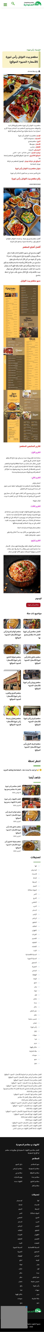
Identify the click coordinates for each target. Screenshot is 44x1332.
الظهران (34, 930)
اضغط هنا (33, 164)
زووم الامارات (18, 1177)
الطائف (34, 926)
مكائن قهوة (33, 1047)
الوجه (35, 978)
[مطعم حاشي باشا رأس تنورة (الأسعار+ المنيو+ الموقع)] (31, 830)
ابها (36, 866)
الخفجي (34, 902)
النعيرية (34, 966)
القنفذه (34, 946)
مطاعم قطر (35, 1185)
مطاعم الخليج (35, 1181)
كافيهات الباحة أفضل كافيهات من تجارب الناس (27, 1128)
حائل (35, 1007)
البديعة (34, 882)
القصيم (34, 938)
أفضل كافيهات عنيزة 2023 (33, 1120)
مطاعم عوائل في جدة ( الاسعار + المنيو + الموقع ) (26, 1083)
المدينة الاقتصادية (31, 954)
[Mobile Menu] (5, 4)
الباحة (35, 878)
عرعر (35, 1043)
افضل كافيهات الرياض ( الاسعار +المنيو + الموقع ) (26, 1103)
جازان (35, 999)
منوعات (34, 1055)
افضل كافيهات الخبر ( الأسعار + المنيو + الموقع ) (27, 1125)
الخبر (35, 894)
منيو (35, 1059)
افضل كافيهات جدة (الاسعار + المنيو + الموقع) (27, 1105)
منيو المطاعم (35, 1164)
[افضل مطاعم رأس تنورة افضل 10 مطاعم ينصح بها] (31, 790)
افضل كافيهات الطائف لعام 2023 (31, 1117)
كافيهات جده (18, 1181)
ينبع (35, 1063)
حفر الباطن (33, 1011)
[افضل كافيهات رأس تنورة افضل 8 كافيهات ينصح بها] (31, 803)
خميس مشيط (33, 1019)
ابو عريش (34, 870)
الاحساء (34, 874)
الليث (35, 950)
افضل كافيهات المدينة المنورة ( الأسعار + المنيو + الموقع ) (24, 1111)
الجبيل (35, 886)
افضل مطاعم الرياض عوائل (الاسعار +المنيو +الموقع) (25, 1077)
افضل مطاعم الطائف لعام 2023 (31, 1100)
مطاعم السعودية (34, 1168)
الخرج (35, 898)
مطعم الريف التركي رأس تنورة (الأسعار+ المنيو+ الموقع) (31, 747)
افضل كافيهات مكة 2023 (34, 1108)
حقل (35, 1015)
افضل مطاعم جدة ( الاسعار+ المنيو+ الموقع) (28, 1080)
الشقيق (34, 922)
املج (35, 982)
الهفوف (34, 974)
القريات (34, 934)
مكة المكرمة (33, 1051)
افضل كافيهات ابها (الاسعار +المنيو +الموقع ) (28, 1114)
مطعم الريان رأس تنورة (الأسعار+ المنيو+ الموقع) (32, 721)
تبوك (35, 990)
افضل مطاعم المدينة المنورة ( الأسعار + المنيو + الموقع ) (24, 1086)
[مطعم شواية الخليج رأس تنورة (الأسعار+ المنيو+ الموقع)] (31, 845)
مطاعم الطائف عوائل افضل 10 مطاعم (30, 1097)
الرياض (34, 918)
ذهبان (35, 1023)
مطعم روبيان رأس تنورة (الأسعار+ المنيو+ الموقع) (31, 685)
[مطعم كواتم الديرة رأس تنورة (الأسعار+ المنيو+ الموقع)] (31, 816)
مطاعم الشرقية (34, 1173)
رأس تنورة (34, 1027)
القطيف (34, 942)
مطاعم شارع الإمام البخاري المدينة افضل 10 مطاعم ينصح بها (22, 1088)
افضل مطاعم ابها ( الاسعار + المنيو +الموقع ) (28, 1094)
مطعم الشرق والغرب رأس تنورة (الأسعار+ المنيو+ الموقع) (13, 696)
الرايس (35, 914)
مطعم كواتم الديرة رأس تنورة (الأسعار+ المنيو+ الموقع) (12, 635)
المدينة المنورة (32, 958)
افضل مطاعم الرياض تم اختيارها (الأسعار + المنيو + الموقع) (23, 1074)
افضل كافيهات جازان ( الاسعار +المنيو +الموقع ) (27, 1122)
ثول (36, 995)
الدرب (35, 906)
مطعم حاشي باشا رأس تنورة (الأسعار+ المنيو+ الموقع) (32, 660)
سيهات (35, 1035)
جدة (35, 1003)
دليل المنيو (19, 1164)
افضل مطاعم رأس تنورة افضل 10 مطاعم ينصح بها (31, 635)
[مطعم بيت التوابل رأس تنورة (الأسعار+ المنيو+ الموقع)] (22, 98)
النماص (34, 970)
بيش (35, 986)
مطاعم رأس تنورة (33, 605)
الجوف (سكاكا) (32, 890)
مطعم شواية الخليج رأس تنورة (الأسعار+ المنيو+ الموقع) (13, 660)
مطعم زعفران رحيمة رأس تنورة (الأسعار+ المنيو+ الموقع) (13, 721)
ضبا (36, 1039)
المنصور (34, 962)
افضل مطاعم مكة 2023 (34, 1091)
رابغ (35, 1031)
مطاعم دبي (18, 1173)
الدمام (35, 910)
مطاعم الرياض (17, 1168)
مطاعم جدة (35, 1177)
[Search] (13, 4)
